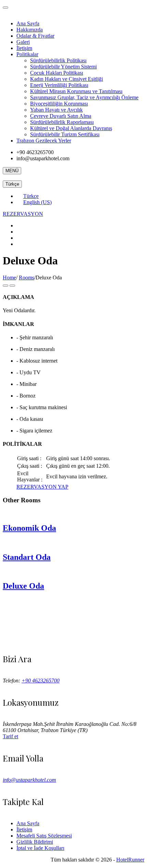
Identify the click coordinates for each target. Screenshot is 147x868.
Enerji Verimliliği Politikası (59, 85)
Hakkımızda (29, 30)
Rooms (26, 277)
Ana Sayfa (27, 23)
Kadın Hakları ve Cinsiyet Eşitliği (66, 79)
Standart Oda (27, 557)
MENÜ (11, 170)
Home (9, 277)
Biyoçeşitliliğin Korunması (59, 103)
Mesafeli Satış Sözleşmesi (44, 836)
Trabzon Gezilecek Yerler (43, 140)
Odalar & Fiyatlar (35, 36)
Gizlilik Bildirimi (34, 842)
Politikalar (27, 54)
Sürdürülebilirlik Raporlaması (62, 122)
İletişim (24, 48)
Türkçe (12, 184)
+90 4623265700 (40, 680)
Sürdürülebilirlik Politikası (58, 60)
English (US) (37, 202)
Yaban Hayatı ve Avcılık (56, 110)
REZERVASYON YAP (42, 487)
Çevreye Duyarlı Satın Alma (60, 116)
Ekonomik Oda (29, 528)
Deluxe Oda (23, 585)
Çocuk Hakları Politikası (56, 73)
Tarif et (10, 736)
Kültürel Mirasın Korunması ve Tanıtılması (76, 91)
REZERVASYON (23, 214)
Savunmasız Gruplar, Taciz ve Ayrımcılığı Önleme (84, 97)
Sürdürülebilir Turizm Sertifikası (64, 134)
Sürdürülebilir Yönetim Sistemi (63, 67)
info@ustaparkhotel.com (29, 780)
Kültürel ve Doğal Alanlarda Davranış (71, 128)
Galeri (23, 42)
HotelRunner (130, 860)
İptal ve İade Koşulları (40, 848)
